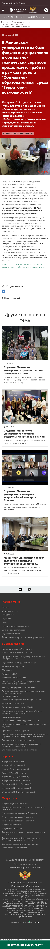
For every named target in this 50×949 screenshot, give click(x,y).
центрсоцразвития (23, 133)
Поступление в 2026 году (24, 944)
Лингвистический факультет (14, 848)
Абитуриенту (36, 17)
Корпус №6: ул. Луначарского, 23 (17, 776)
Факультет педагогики (11, 824)
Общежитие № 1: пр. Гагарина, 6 (16, 784)
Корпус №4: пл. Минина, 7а (14, 773)
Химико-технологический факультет (18, 817)
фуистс (7, 133)
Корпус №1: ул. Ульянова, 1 (14, 761)
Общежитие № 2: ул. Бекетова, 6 (16, 788)
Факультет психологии (12, 828)
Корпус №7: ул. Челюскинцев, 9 (16, 780)
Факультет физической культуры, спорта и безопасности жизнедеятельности (21, 839)
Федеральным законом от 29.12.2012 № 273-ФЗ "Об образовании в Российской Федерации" (25, 904)
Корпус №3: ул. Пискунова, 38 (15, 769)
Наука (4, 622)
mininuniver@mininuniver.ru (25, 867)
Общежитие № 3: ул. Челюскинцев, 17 (19, 792)
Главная (5, 607)
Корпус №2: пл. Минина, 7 (13, 765)
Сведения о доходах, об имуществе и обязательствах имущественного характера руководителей (25, 914)
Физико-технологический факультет (18, 821)
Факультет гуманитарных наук (15, 803)
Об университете (14, 17)
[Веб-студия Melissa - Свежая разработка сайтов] (31, 922)
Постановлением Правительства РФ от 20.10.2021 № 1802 (25, 910)
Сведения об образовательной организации (24, 637)
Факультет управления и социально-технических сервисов (24, 833)
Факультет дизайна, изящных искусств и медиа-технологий (23, 808)
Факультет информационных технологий (20, 844)
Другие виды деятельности (14, 630)
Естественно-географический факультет (20, 813)
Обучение (6, 618)
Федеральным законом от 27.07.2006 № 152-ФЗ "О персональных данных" (25, 908)
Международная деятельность (15, 626)
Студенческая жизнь (11, 633)
